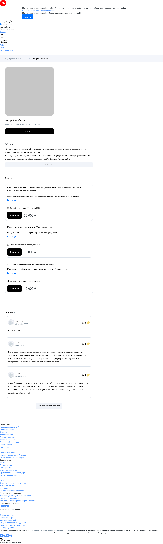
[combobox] (5, 539)
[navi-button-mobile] (1, 53)
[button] (2, 45)
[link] (3, 39)
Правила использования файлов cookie (65, 13)
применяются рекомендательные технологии (50, 530)
